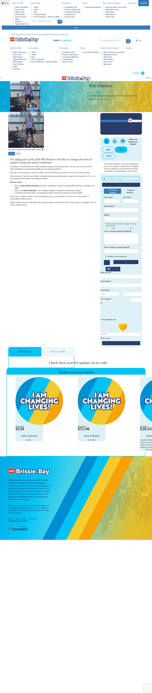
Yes (113, 228)
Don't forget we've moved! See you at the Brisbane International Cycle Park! (40, 34)
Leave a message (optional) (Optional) (117, 231)
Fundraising (66, 3)
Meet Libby (110, 12)
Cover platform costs (108, 319)
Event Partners (20, 17)
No (130, 228)
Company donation (130, 191)
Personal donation (113, 191)
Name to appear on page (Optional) (117, 247)
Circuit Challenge (39, 14)
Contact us (33, 518)
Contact (129, 48)
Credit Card (114, 269)
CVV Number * (106, 299)
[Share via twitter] (98, 99)
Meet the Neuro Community (116, 7)
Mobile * (107, 215)
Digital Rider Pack (21, 24)
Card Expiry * (105, 290)
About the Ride (17, 3)
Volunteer (18, 21)
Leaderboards (69, 14)
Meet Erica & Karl (112, 9)
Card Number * (106, 281)
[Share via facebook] (95, 99)
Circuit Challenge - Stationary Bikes (46, 17)
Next (126, 262)
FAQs (17, 19)
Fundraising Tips (70, 7)
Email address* (109, 206)
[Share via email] (101, 99)
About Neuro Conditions (112, 3)
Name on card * (106, 272)
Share (18, 153)
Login (76, 27)
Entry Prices (19, 9)
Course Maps (35, 3)
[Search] (60, 22)
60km (35, 12)
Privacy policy (21, 518)
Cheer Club (110, 17)
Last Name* (127, 197)
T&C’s (10, 518)
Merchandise (20, 14)
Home (6, 3)
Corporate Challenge (93, 7)
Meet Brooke (110, 14)
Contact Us (132, 3)
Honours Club (69, 17)
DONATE (143, 3)
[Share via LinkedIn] (104, 99)
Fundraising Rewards (72, 12)
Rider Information (21, 7)
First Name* (108, 197)
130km (35, 7)
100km (35, 9)
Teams (84, 3)
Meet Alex (107, 64)
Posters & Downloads (72, 9)
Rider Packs (19, 12)
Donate (12, 153)
